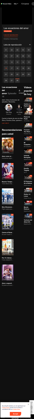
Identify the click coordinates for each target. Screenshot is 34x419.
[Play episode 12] (11, 62)
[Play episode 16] (6, 68)
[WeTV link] (6, 3)
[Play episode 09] (23, 56)
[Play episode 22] (11, 74)
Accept (15, 414)
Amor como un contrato (9, 156)
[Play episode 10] (28, 56)
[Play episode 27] (11, 80)
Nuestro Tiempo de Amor (10, 182)
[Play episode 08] (17, 56)
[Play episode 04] (23, 49)
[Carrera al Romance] (8, 222)
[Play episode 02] (11, 49)
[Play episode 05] (28, 49)
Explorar (26, 4)
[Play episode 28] (17, 80)
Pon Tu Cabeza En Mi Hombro (11, 258)
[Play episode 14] (23, 62)
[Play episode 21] (6, 74)
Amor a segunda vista (9, 283)
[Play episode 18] (17, 68)
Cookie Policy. (16, 409)
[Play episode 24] (23, 74)
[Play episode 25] (28, 74)
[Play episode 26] (6, 80)
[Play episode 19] (23, 68)
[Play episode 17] (11, 68)
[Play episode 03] (17, 49)
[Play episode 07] (11, 56)
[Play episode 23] (17, 74)
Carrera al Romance (8, 232)
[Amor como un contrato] (8, 146)
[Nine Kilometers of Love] (8, 196)
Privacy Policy (5, 407)
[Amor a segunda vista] (8, 273)
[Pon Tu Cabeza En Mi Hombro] (8, 247)
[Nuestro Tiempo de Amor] (8, 171)
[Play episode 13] (17, 62)
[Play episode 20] (28, 68)
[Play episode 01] (6, 49)
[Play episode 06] (6, 56)
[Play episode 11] (6, 62)
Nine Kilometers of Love (9, 207)
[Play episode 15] (28, 62)
